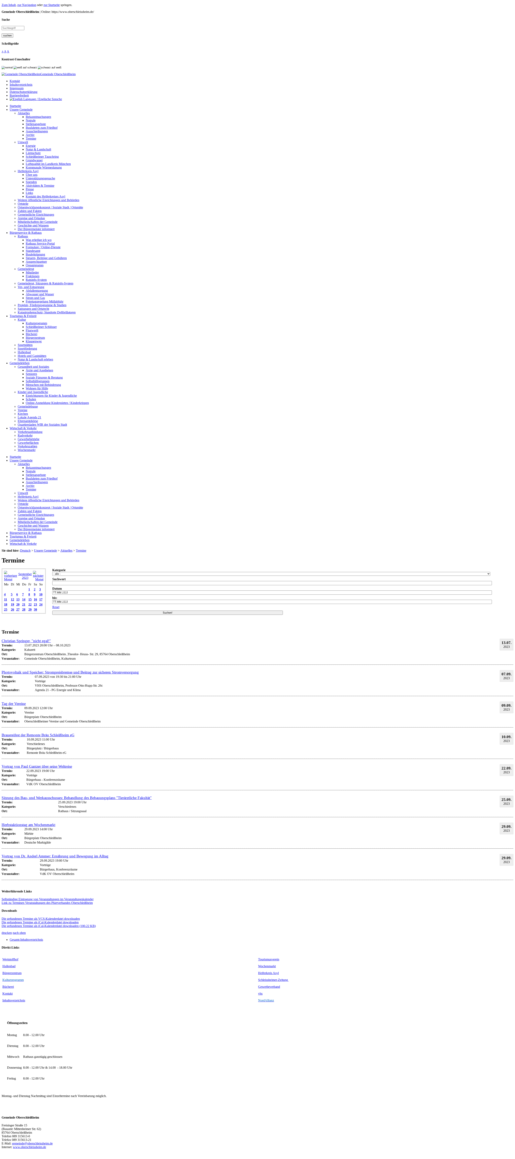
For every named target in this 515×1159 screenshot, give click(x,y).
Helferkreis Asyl (268, 973)
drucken (7, 932)
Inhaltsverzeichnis (13, 1000)
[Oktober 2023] (38, 579)
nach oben (19, 932)
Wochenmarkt (267, 966)
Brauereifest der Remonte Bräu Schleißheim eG (38, 735)
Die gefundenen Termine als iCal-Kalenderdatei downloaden (40, 922)
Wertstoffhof (10, 959)
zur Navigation (26, 5)
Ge (260, 986)
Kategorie (59, 570)
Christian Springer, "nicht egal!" (26, 641)
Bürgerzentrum (12, 973)
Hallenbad (8, 966)
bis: (54, 598)
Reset (55, 607)
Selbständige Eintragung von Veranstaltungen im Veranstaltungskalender (48, 899)
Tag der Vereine (14, 704)
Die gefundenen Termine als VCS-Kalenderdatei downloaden (41, 918)
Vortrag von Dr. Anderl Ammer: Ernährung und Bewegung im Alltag (55, 856)
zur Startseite (51, 5)
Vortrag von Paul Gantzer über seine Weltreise (37, 766)
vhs (260, 993)
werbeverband (271, 986)
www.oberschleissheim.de (29, 1147)
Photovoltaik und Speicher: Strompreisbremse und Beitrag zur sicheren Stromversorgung (70, 672)
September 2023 (25, 575)
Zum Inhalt (9, 5)
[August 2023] (10, 579)
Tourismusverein (268, 959)
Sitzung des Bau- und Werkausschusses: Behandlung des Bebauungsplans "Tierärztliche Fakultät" (77, 798)
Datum (57, 588)
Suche (6, 19)
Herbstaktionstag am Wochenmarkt (28, 825)
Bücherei (8, 986)
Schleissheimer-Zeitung (273, 980)
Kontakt (7, 993)
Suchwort (59, 579)
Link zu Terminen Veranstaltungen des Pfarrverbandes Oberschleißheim (47, 903)
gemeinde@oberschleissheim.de (32, 1143)
